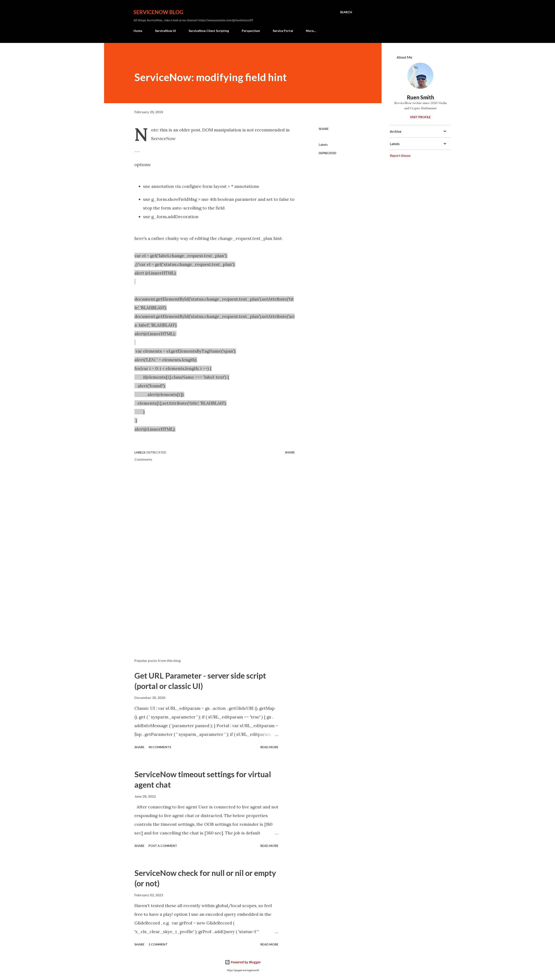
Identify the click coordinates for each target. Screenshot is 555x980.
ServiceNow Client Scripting (209, 31)
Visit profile (420, 117)
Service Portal (283, 31)
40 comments (160, 747)
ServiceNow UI (165, 31)
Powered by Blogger (245, 962)
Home (138, 31)
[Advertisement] (207, 604)
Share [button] (324, 129)
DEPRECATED (327, 153)
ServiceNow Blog (158, 12)
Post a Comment (163, 845)
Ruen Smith (420, 97)
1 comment (158, 944)
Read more (269, 747)
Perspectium (251, 31)
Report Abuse (400, 155)
